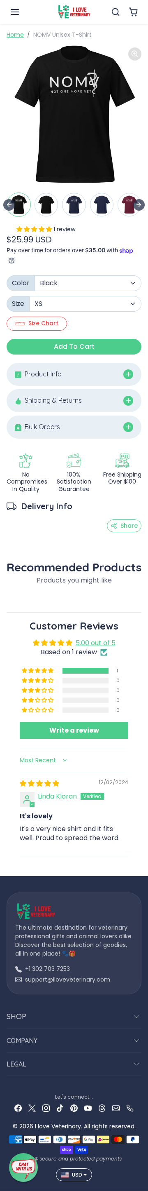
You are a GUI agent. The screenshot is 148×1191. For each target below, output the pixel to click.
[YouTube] (88, 1108)
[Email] (116, 1108)
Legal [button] (16, 1064)
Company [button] (22, 1040)
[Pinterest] (74, 1108)
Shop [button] (16, 1016)
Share (129, 526)
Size (18, 303)
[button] (23, 12)
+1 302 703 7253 (47, 969)
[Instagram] (46, 1108)
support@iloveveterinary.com (67, 979)
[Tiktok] (60, 1108)
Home (15, 35)
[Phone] (130, 1108)
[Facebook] (18, 1108)
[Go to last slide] (9, 205)
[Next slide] (139, 205)
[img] (39, 783)
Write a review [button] (74, 730)
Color (21, 283)
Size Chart (43, 323)
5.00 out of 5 (96, 643)
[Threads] (102, 1108)
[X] (32, 1108)
